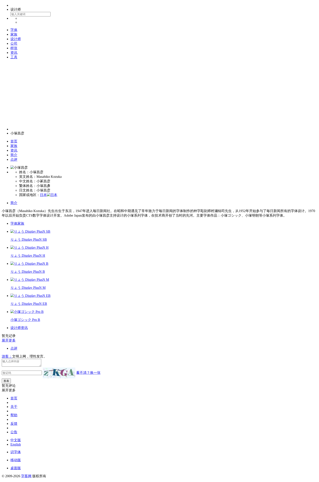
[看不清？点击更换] (59, 373)
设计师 (15, 39)
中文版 (15, 440)
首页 (13, 141)
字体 (13, 30)
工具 (13, 57)
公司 (13, 43)
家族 (13, 34)
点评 (13, 159)
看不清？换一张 (88, 372)
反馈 (13, 423)
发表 (6, 380)
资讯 (13, 52)
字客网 (26, 476)
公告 (13, 432)
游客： (7, 356)
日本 (43, 195)
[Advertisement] (159, 93)
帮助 (13, 415)
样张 (13, 48)
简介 (13, 155)
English (15, 444)
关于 (13, 406)
